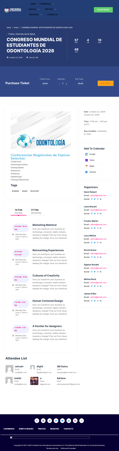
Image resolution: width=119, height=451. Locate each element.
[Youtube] (62, 420)
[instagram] (98, 199)
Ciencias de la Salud (25, 34)
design (24, 191)
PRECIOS (49, 9)
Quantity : (61, 79)
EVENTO (32, 9)
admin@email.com (98, 195)
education (34, 191)
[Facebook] (37, 420)
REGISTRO (34, 15)
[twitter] (95, 199)
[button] (103, 9)
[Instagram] (81, 420)
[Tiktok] (49, 420)
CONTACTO (52, 15)
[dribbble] (75, 420)
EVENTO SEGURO (26, 429)
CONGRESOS (45, 4)
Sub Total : (79, 79)
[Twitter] (56, 420)
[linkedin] (101, 199)
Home (9, 27)
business (15, 191)
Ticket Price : (45, 79)
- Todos (11, 34)
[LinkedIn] (68, 420)
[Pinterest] (43, 420)
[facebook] (92, 199)
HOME (33, 4)
